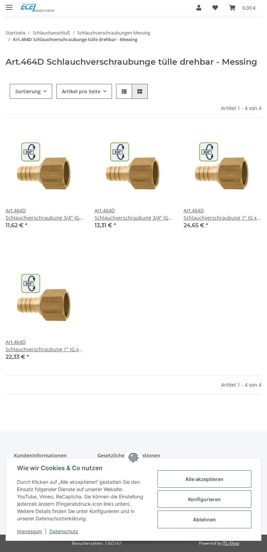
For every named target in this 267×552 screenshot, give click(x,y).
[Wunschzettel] (215, 8)
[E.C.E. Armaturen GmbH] (37, 8)
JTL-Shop (230, 543)
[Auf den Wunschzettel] (71, 140)
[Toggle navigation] (9, 4)
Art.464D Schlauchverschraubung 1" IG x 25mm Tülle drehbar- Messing (42, 346)
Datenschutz (63, 531)
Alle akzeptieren (204, 479)
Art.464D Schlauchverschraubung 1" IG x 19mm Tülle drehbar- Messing (220, 214)
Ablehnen (204, 519)
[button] (199, 8)
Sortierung (28, 91)
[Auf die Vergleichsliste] (53, 140)
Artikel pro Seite (81, 91)
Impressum (29, 531)
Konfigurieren (204, 499)
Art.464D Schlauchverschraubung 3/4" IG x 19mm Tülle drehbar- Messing (133, 214)
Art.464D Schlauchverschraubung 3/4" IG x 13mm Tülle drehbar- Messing (44, 214)
